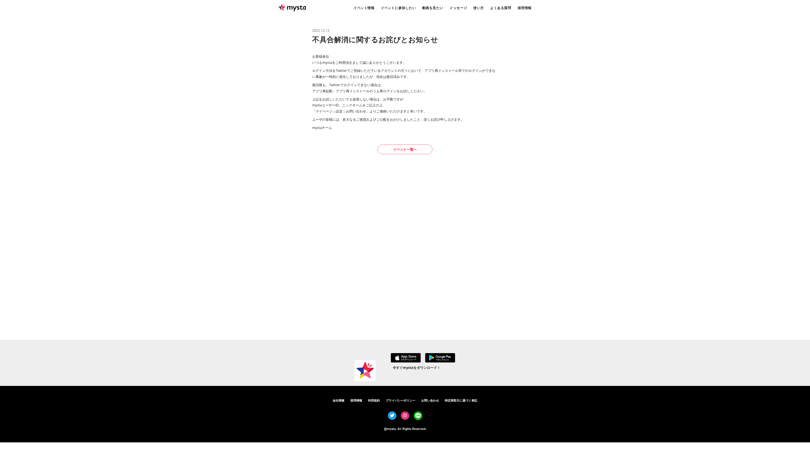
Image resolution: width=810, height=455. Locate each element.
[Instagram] (405, 415)
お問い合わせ (430, 400)
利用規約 (374, 400)
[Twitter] (392, 415)
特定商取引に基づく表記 (461, 400)
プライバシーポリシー (400, 400)
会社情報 (338, 400)
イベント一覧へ (405, 149)
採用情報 (356, 400)
